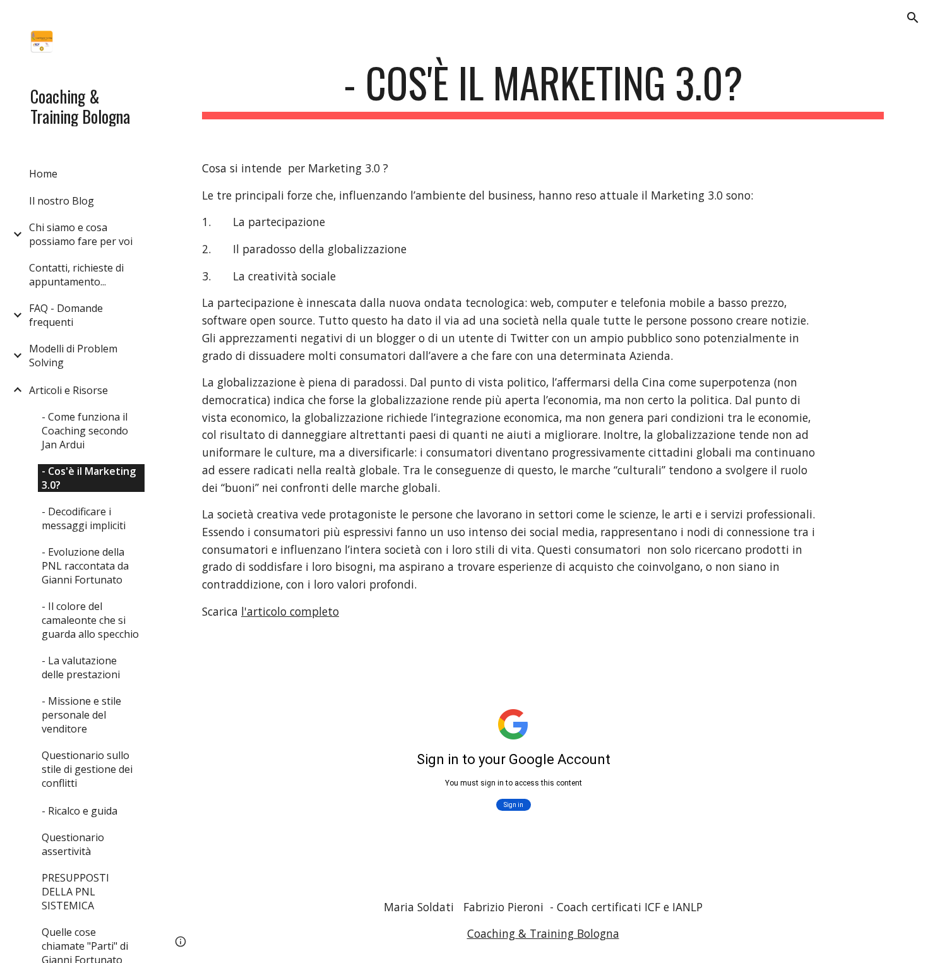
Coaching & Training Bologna (543, 933)
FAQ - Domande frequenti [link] (66, 315)
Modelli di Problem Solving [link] (73, 355)
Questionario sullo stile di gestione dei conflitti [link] (87, 769)
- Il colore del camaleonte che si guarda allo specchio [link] (90, 620)
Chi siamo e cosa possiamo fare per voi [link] (81, 234)
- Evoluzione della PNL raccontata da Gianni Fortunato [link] (85, 566)
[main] (543, 88)
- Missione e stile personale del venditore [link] (81, 715)
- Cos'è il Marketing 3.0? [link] (89, 478)
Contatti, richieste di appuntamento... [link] (76, 275)
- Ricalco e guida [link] (79, 811)
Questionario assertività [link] (73, 844)
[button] (913, 18)
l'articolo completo (290, 611)
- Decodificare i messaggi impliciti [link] (84, 518)
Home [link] (43, 174)
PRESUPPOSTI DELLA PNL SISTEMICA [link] (75, 891)
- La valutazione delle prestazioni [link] (81, 667)
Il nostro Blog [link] (61, 201)
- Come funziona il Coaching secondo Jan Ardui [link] (85, 431)
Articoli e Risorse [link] (68, 390)
